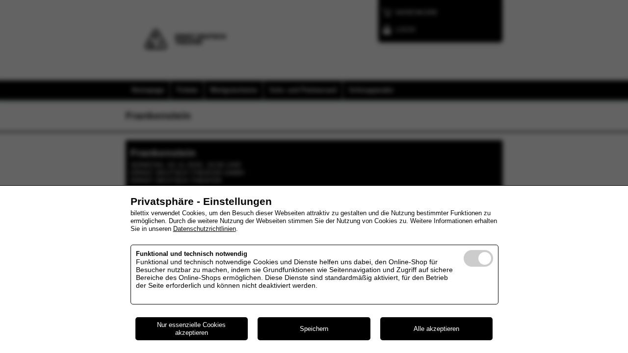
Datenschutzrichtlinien (204, 228)
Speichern (314, 328)
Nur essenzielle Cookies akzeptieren (191, 328)
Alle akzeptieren (436, 328)
